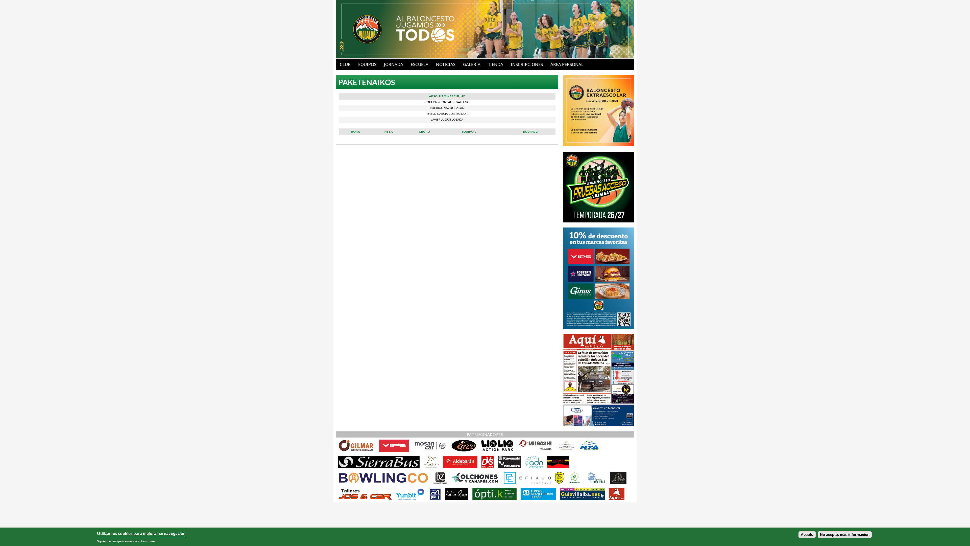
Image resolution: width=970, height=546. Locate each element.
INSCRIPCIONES (527, 64)
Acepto (807, 535)
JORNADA (393, 64)
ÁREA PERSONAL (567, 64)
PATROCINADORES (485, 434)
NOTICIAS (445, 64)
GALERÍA (471, 64)
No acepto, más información (844, 535)
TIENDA (495, 64)
